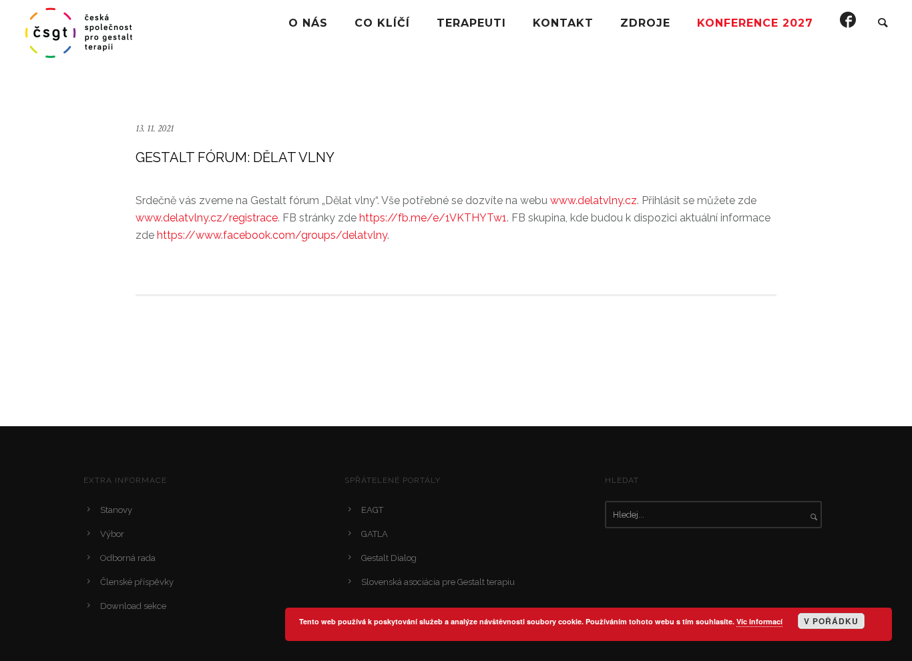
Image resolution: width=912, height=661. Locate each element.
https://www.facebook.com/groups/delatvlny (272, 235)
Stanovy (116, 510)
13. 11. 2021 (155, 128)
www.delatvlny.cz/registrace (207, 217)
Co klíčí (382, 23)
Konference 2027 (755, 23)
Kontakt (563, 23)
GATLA (374, 534)
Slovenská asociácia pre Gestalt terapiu (438, 582)
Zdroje (645, 23)
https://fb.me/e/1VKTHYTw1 (433, 217)
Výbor (112, 534)
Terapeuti (471, 23)
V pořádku (831, 621)
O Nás (308, 23)
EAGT (372, 510)
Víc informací (759, 621)
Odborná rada (128, 558)
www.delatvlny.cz (593, 200)
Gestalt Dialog (389, 558)
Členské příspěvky (137, 582)
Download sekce (133, 606)
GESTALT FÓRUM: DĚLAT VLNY (235, 157)
